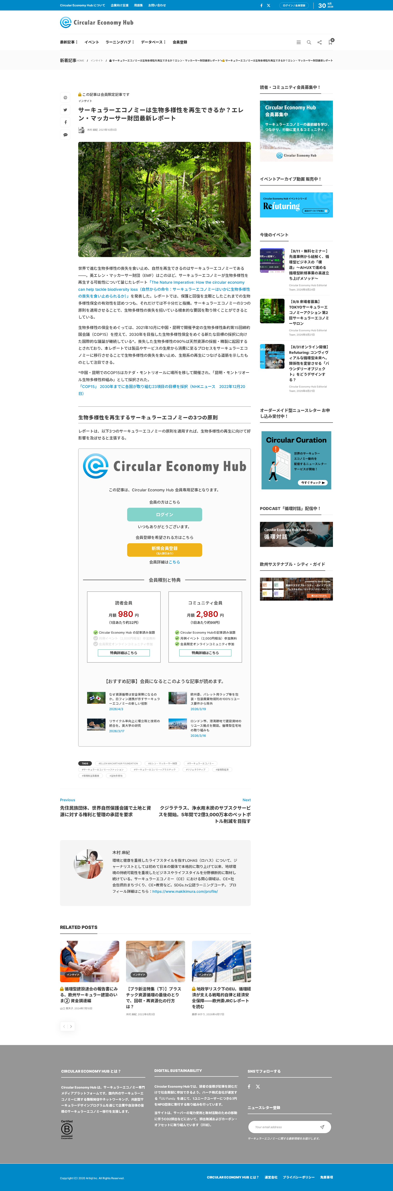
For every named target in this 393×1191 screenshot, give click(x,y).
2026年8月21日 (306, 334)
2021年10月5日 (108, 129)
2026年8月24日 (306, 289)
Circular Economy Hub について (82, 5)
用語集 (138, 5)
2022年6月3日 (146, 1014)
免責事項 (326, 1177)
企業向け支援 (119, 5)
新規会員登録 (165, 550)
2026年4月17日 (215, 1014)
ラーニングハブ (118, 42)
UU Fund (167, 1098)
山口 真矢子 (66, 1008)
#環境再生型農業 (90, 775)
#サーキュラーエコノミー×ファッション (102, 769)
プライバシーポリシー (299, 1177)
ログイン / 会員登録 (294, 5)
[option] (90, 976)
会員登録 (180, 42)
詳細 (205, 1125)
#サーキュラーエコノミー (200, 763)
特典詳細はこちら (123, 653)
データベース (152, 42)
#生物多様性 (116, 775)
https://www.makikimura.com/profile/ (185, 891)
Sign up (322, 1127)
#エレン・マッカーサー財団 (162, 763)
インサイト (97, 60)
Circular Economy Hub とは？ (233, 1177)
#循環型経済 (222, 769)
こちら (174, 562)
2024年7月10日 (83, 1008)
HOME (80, 60)
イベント (92, 42)
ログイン (164, 514)
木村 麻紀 (92, 129)
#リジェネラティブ (195, 769)
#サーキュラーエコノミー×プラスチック (155, 769)
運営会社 (271, 1177)
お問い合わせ (157, 5)
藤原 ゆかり (198, 1014)
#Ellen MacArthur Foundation (118, 763)
